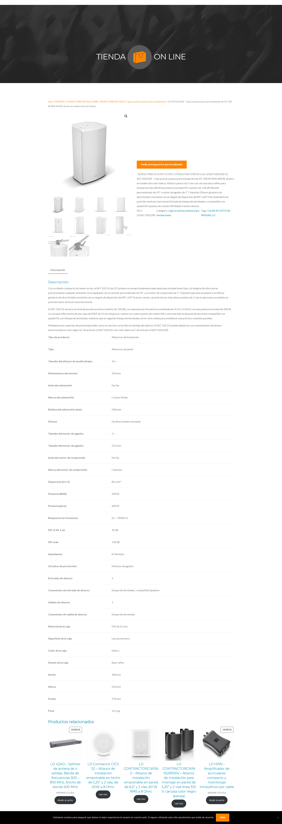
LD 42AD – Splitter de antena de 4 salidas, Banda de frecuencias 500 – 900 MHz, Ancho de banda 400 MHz (65, 775)
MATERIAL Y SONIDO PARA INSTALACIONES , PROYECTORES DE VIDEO (90, 101)
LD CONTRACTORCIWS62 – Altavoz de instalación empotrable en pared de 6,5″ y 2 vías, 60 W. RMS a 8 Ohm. (141, 777)
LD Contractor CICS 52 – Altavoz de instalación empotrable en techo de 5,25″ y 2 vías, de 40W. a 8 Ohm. (103, 775)
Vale (222, 817)
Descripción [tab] (58, 269)
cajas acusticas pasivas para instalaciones (146, 101)
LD (213, 215)
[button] (126, 116)
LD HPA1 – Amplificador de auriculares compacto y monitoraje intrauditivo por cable (217, 775)
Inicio (50, 101)
